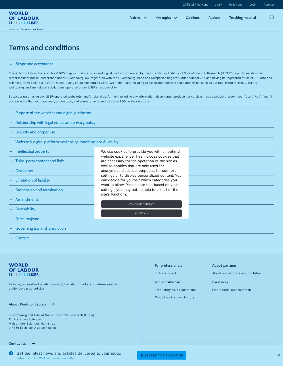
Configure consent (141, 204)
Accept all (141, 213)
